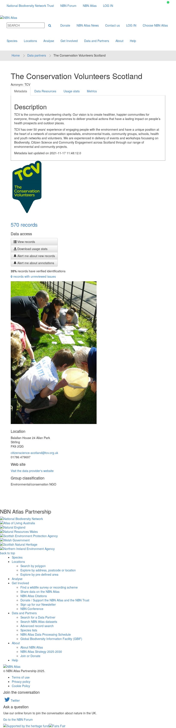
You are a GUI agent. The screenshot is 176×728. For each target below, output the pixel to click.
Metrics (92, 91)
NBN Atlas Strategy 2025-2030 (41, 651)
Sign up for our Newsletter (38, 604)
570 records (24, 224)
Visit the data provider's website (32, 471)
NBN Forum (68, 5)
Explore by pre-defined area (39, 574)
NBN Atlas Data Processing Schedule (45, 634)
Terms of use (21, 677)
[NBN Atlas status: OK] (168, 2)
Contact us (112, 25)
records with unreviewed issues (33, 276)
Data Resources (45, 91)
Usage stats (72, 91)
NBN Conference (31, 609)
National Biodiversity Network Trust (30, 5)
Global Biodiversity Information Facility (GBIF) (51, 639)
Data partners (36, 55)
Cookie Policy (21, 686)
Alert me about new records (36, 256)
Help (133, 41)
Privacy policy (21, 681)
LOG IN (108, 5)
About (119, 41)
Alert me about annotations (35, 263)
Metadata (20, 91)
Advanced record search (37, 626)
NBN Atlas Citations (33, 596)
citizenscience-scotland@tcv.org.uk (34, 453)
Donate (65, 25)
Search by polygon (33, 566)
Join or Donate (30, 656)
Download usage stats (32, 249)
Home (16, 55)
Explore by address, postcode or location (48, 570)
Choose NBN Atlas (155, 25)
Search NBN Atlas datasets (38, 621)
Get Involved (69, 41)
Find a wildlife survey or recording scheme (49, 587)
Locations (30, 41)
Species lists (28, 630)
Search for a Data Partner (37, 617)
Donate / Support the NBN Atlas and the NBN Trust (54, 600)
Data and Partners (96, 41)
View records (26, 242)
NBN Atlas (90, 5)
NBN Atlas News (88, 25)
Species (12, 41)
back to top (7, 553)
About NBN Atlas (31, 647)
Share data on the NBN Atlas (39, 591)
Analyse (48, 41)
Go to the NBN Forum (18, 719)
